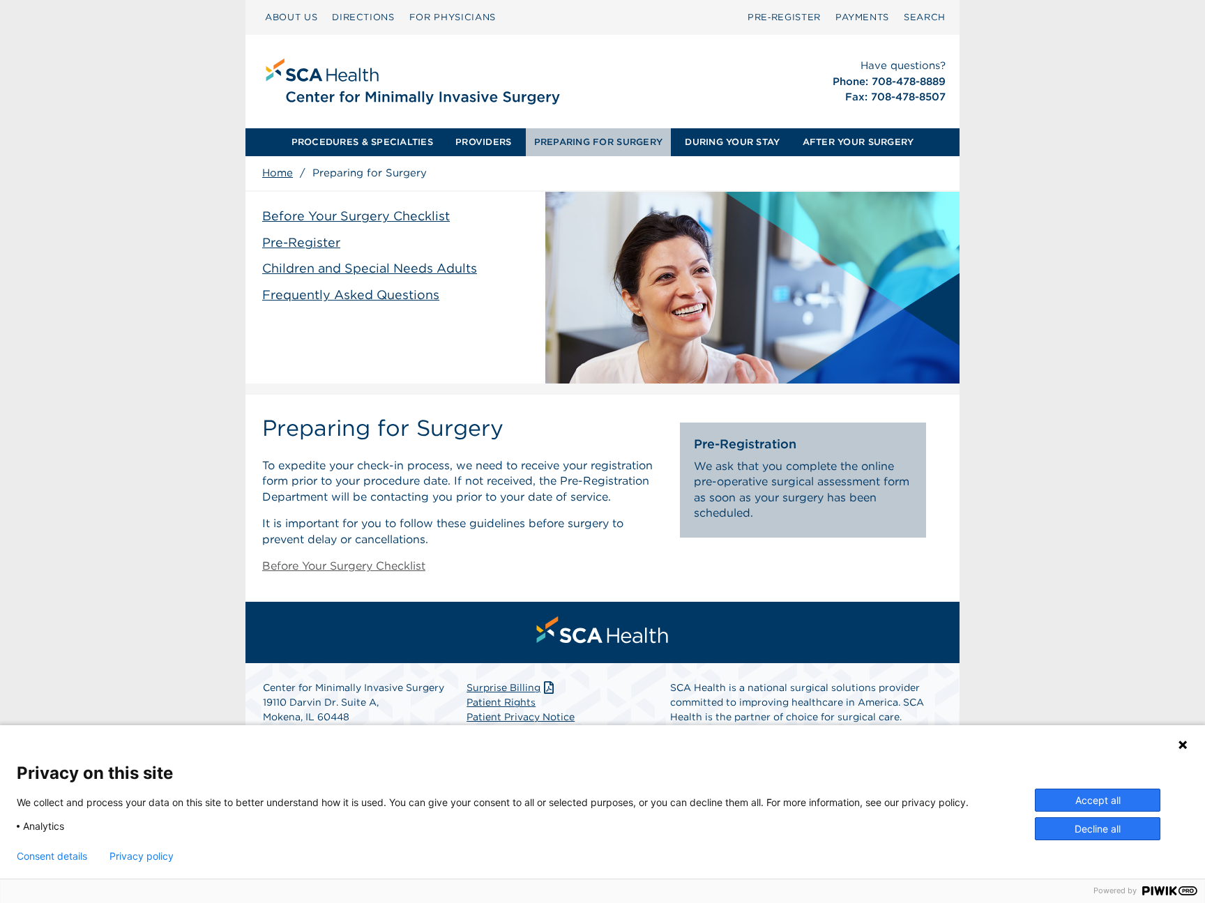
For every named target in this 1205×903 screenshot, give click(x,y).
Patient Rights (501, 702)
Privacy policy (141, 856)
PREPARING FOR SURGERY (598, 142)
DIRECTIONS (363, 17)
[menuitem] (291, 17)
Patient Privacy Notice (521, 716)
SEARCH (925, 17)
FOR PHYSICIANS (452, 17)
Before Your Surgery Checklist (356, 215)
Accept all (1098, 800)
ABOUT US (291, 17)
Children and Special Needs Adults (369, 268)
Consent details (52, 856)
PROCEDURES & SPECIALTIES (362, 142)
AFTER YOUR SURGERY (858, 142)
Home (277, 173)
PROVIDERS (483, 142)
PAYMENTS (862, 17)
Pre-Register (301, 242)
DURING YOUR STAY (732, 142)
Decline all (1098, 829)
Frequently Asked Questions (350, 294)
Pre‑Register (784, 17)
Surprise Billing (503, 687)
